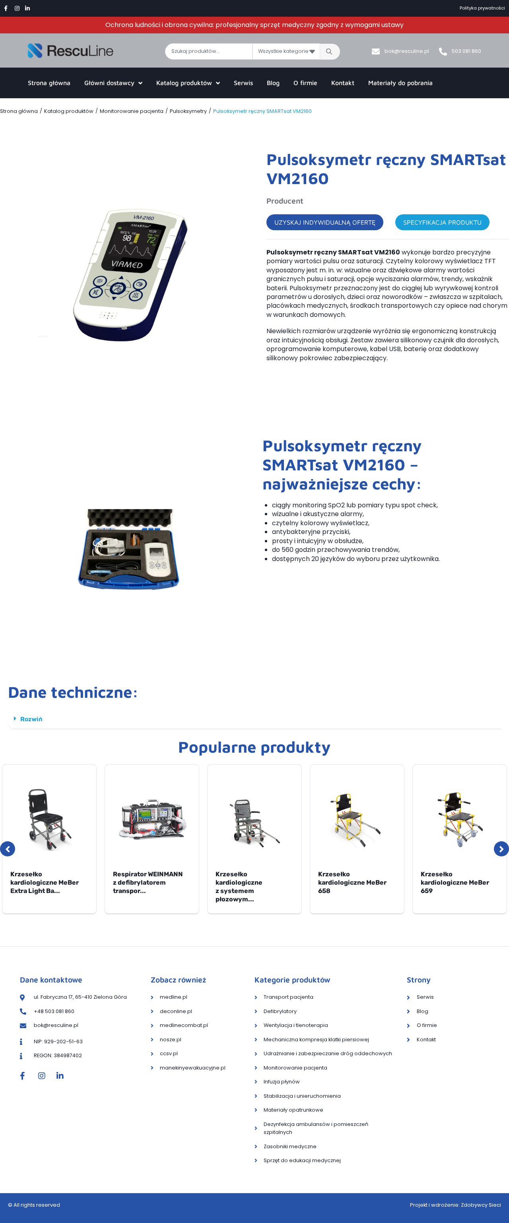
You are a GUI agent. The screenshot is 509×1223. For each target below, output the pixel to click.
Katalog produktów (68, 111)
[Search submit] (330, 52)
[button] (254, 719)
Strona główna (19, 111)
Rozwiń (31, 718)
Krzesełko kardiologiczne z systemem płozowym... (239, 886)
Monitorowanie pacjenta (131, 111)
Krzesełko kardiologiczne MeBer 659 (455, 882)
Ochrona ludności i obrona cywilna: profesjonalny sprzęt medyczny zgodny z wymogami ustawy (254, 24)
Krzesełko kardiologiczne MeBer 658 (352, 882)
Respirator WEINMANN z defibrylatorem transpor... (148, 882)
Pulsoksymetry (188, 111)
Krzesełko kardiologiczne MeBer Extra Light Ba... (44, 882)
